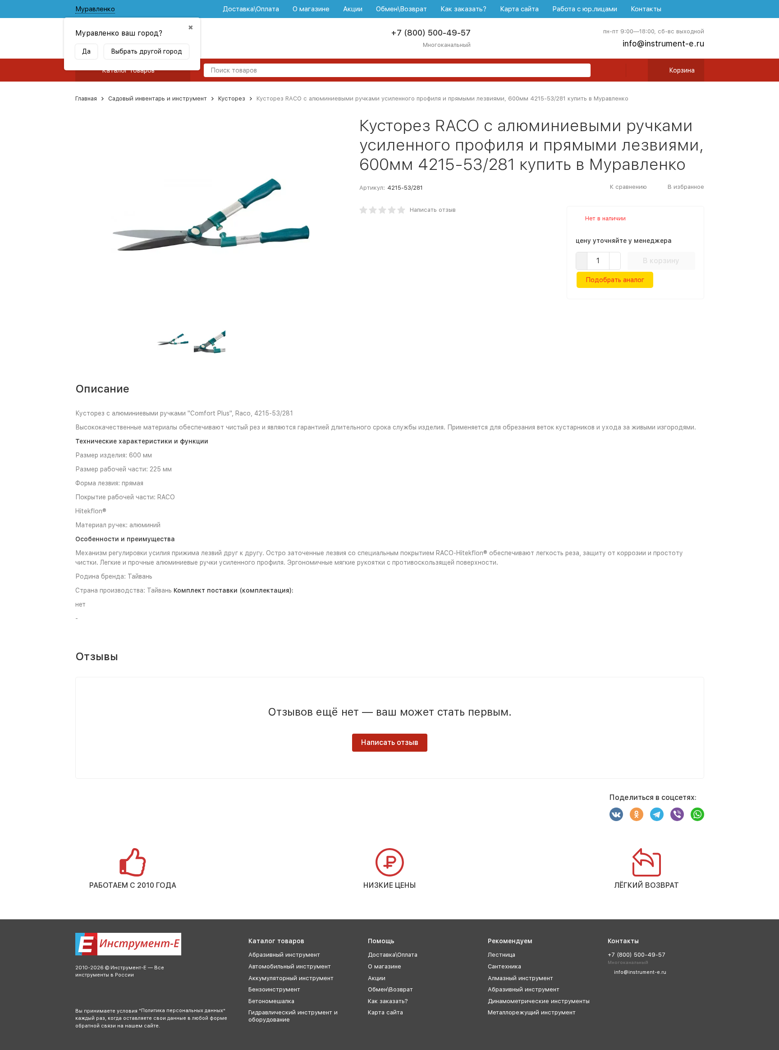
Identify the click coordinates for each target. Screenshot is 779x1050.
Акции (352, 9)
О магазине (311, 9)
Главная (86, 98)
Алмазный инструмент (520, 978)
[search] (580, 71)
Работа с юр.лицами (584, 9)
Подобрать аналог (615, 279)
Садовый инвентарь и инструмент (157, 98)
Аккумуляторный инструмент (291, 978)
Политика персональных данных (182, 1010)
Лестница (501, 954)
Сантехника (504, 966)
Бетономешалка (271, 1001)
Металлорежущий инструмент (532, 1012)
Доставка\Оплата (251, 9)
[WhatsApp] (697, 814)
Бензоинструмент (274, 989)
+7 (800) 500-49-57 (431, 32)
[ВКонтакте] (616, 814)
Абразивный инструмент (284, 954)
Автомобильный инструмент (289, 966)
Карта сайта (519, 9)
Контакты (646, 9)
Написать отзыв (433, 209)
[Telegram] (657, 814)
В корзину (661, 260)
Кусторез (231, 98)
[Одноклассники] (636, 814)
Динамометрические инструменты (539, 1001)
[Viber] (677, 814)
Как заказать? (463, 9)
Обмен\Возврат (401, 9)
